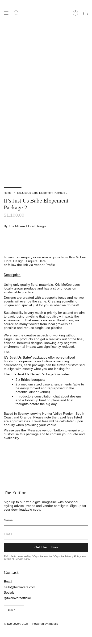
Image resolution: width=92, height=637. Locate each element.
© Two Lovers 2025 (16, 623)
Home (8, 192)
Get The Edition (46, 547)
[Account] (75, 13)
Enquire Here (36, 261)
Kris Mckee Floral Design (27, 226)
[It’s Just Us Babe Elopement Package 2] (12, 177)
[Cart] (85, 13)
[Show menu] (6, 13)
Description (12, 275)
